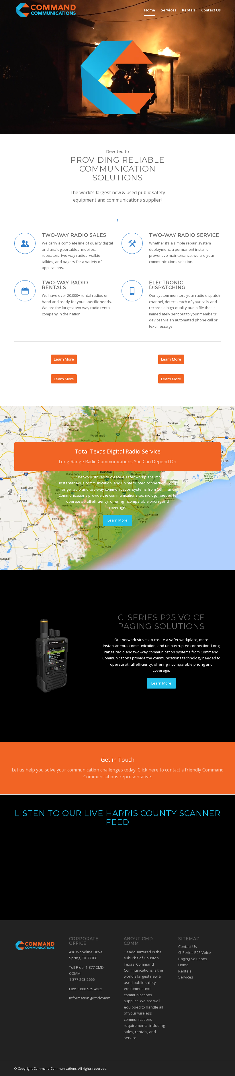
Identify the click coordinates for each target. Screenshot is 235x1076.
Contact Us (187, 946)
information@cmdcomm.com (93, 998)
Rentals (184, 971)
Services (185, 977)
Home (183, 964)
